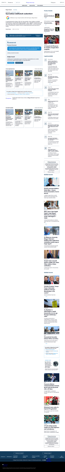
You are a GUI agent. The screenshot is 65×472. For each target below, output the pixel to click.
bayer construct (8, 76)
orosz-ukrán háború (47, 284)
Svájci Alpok (46, 308)
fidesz (49, 99)
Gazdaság (15, 9)
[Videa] (37, 94)
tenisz (45, 382)
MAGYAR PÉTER (32, 5)
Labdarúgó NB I (47, 27)
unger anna (50, 123)
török (45, 335)
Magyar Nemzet (9, 9)
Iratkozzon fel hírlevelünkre (11, 92)
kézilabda (45, 44)
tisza (34, 76)
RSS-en (28, 94)
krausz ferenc (46, 186)
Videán (21, 94)
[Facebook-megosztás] (42, 29)
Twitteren (31, 92)
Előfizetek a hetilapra (51, 446)
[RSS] (41, 94)
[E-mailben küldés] (38, 29)
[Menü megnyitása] (62, 2)
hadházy (45, 235)
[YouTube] (39, 94)
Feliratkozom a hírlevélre (38, 36)
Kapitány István (48, 361)
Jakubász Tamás (48, 360)
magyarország (27, 76)
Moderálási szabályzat (52, 456)
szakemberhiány (13, 12)
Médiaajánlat (9, 456)
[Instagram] (39, 93)
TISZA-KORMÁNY (40, 5)
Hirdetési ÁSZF (45, 456)
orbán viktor (46, 259)
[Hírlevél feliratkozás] (41, 91)
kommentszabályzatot (32, 49)
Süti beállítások (62, 456)
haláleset (49, 147)
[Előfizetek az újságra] (53, 2)
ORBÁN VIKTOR (24, 5)
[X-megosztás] (40, 29)
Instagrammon (17, 94)
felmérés (18, 12)
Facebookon (27, 92)
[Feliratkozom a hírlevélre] (10, 2)
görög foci (46, 14)
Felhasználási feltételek (25, 456)
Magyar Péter (50, 74)
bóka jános (46, 209)
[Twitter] (41, 93)
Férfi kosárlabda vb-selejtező (49, 21)
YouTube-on (24, 94)
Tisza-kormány (50, 59)
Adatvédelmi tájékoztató (15, 456)
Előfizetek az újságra (47, 453)
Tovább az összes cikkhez (38, 107)
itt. (25, 36)
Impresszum (3, 456)
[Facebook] (37, 93)
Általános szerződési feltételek (36, 456)
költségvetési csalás (18, 76)
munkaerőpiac (8, 12)
